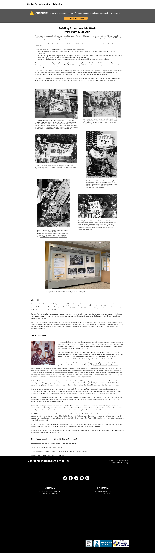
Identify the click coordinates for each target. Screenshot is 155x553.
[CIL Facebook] (71, 478)
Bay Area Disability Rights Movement (105, 365)
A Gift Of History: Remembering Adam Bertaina (53, 237)
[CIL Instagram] (76, 478)
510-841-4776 (123, 460)
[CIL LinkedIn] (87, 478)
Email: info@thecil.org (120, 463)
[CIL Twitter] (65, 478)
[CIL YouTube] (82, 478)
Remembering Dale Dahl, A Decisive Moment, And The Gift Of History (99, 186)
